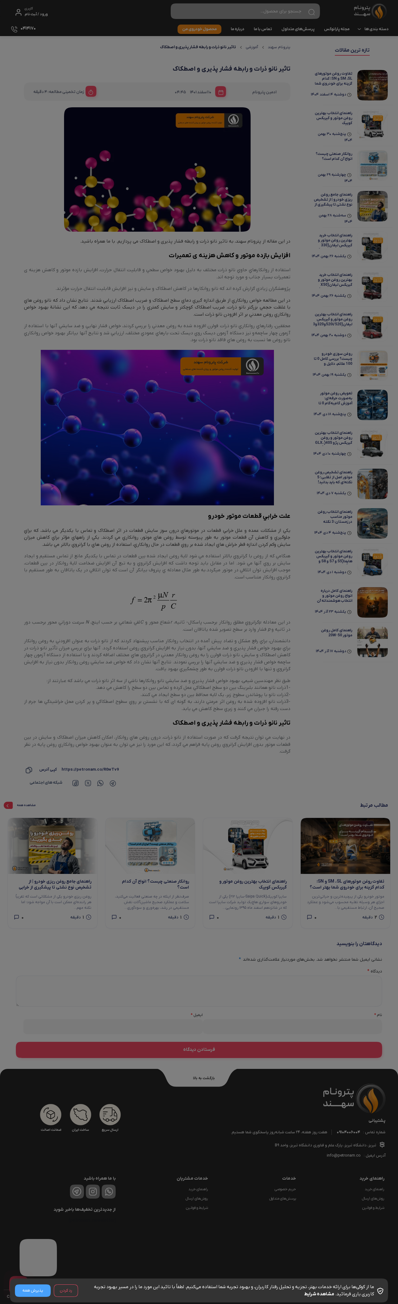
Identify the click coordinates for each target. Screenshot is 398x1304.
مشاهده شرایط (319, 1294)
